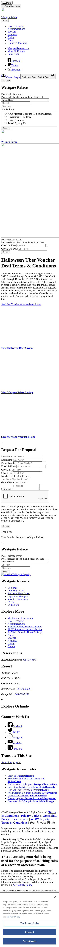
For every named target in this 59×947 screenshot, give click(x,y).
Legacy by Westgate (18, 596)
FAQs (11, 602)
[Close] (55, 896)
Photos (11, 40)
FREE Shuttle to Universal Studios (25, 629)
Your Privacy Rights (43, 822)
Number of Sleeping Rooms (15, 476)
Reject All (29, 932)
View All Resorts (16, 51)
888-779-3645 (29, 659)
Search (6, 252)
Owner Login (13, 77)
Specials (12, 31)
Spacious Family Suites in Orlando (25, 626)
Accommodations (16, 28)
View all (21, 775)
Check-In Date (8, 245)
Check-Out (6, 473)
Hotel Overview (16, 26)
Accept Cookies (30, 941)
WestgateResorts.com (18, 48)
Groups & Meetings (17, 43)
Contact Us (13, 54)
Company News (16, 590)
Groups (11, 646)
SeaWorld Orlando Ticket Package (25, 632)
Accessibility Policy (22, 885)
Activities (12, 34)
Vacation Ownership (18, 599)
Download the (31, 801)
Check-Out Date (9, 248)
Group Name (7, 482)
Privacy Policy (30, 815)
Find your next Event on (28, 790)
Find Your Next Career (19, 593)
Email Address (8, 466)
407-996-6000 (23, 689)
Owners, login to (32, 798)
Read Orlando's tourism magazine (32, 792)
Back (5, 20)
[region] (29, 919)
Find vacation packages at (32, 784)
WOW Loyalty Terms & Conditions (25, 820)
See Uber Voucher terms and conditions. (21, 304)
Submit (6, 526)
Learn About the (27, 795)
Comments (6, 489)
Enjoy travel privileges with (31, 787)
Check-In (6, 469)
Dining (11, 37)
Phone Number (8, 463)
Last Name (6, 459)
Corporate (12, 587)
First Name (6, 456)
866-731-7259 (22, 694)
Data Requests (20, 819)
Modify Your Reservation (20, 618)
